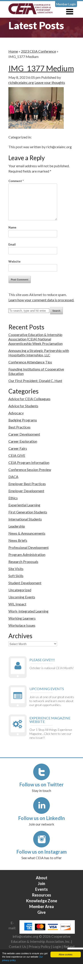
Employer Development (26, 491)
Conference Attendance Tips (30, 362)
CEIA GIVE (16, 455)
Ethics (13, 498)
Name (12, 227)
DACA (13, 476)
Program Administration (26, 554)
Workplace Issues (21, 625)
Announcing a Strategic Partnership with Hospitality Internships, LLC (38, 352)
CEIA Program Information (28, 462)
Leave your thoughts (50, 82)
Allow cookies (65, 954)
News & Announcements (26, 533)
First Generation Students (27, 512)
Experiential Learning (24, 505)
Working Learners (22, 618)
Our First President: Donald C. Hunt (35, 380)
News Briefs (17, 540)
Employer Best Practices (27, 484)
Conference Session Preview (29, 469)
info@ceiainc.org (26, 936)
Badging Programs (22, 420)
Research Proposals (23, 561)
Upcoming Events (21, 597)
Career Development (24, 434)
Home (13, 51)
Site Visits (15, 568)
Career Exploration (22, 441)
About (41, 877)
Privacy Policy (39, 946)
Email (12, 244)
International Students (25, 519)
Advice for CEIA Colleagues (29, 399)
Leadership (16, 526)
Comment (16, 181)
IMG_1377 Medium (41, 68)
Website (14, 261)
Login (57, 946)
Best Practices (19, 427)
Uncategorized (19, 590)
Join (41, 883)
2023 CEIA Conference (38, 51)
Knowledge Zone (41, 900)
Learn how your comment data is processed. (41, 300)
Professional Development (28, 547)
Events (41, 889)
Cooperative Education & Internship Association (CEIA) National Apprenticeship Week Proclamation (35, 339)
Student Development (24, 583)
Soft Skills (15, 576)
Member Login (66, 4)
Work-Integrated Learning (28, 611)
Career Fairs (17, 448)
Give (41, 912)
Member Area (41, 906)
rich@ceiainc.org (21, 82)
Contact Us (17, 946)
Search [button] (56, 310)
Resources (41, 895)
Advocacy (16, 413)
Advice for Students (23, 406)
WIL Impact (17, 604)
